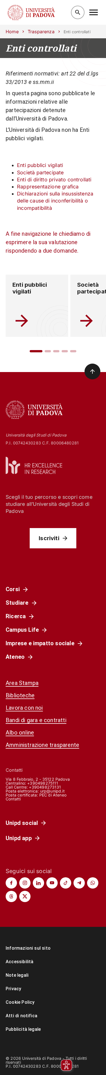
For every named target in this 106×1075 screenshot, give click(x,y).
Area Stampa (22, 683)
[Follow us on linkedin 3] (38, 883)
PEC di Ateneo (52, 795)
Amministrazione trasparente (42, 745)
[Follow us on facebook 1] (11, 883)
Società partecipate (40, 172)
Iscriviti (49, 538)
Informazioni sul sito (28, 948)
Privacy (13, 988)
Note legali (17, 975)
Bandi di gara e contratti (36, 720)
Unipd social (22, 823)
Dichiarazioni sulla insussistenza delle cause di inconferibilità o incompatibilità (55, 201)
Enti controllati (41, 48)
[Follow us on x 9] (25, 896)
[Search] (78, 12)
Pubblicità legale (23, 1029)
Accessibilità (19, 961)
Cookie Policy (20, 1002)
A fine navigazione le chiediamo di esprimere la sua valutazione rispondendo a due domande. (48, 242)
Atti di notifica (21, 1015)
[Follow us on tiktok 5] (65, 883)
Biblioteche (20, 695)
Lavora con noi (24, 707)
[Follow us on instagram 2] (25, 883)
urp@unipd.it (52, 791)
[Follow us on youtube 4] (52, 883)
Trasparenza (41, 31)
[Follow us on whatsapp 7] (92, 883)
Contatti (13, 798)
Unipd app (19, 838)
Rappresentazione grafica (48, 187)
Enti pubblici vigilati (40, 165)
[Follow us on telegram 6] (79, 883)
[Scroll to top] (92, 371)
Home (12, 31)
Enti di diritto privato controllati (54, 179)
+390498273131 (44, 787)
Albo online (20, 732)
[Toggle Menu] (93, 12)
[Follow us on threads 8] (11, 896)
